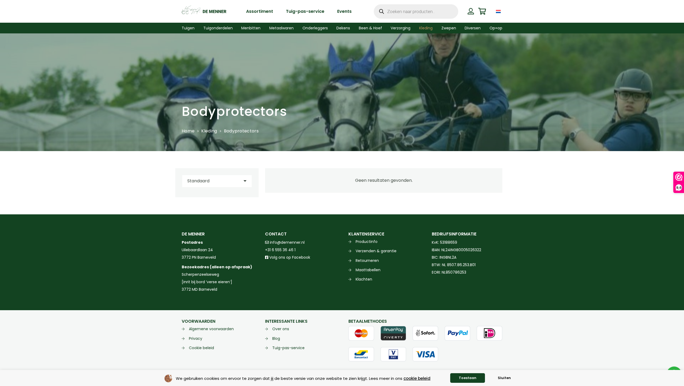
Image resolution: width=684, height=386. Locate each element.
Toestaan (467, 378)
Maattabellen (368, 270)
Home (188, 131)
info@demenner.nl (287, 242)
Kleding (209, 131)
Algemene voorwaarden (211, 329)
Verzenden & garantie (376, 251)
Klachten (364, 279)
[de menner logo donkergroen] (204, 11)
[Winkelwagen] (482, 11)
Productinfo (367, 241)
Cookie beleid (201, 347)
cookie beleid (416, 378)
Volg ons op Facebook (289, 257)
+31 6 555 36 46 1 (280, 250)
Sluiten (504, 378)
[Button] (471, 11)
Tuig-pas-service (288, 347)
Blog (276, 338)
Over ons (280, 329)
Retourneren (367, 260)
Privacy (195, 338)
